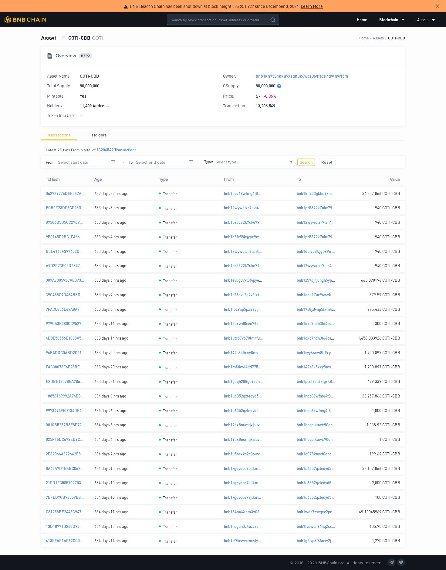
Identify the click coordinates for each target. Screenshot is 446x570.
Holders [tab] (99, 135)
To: (131, 162)
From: (51, 162)
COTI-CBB (396, 37)
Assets (378, 37)
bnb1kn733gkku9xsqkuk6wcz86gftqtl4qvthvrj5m (302, 75)
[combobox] (254, 162)
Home (362, 19)
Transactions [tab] (59, 135)
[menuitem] (362, 19)
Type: (208, 161)
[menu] (396, 19)
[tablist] (223, 135)
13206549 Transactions (116, 150)
